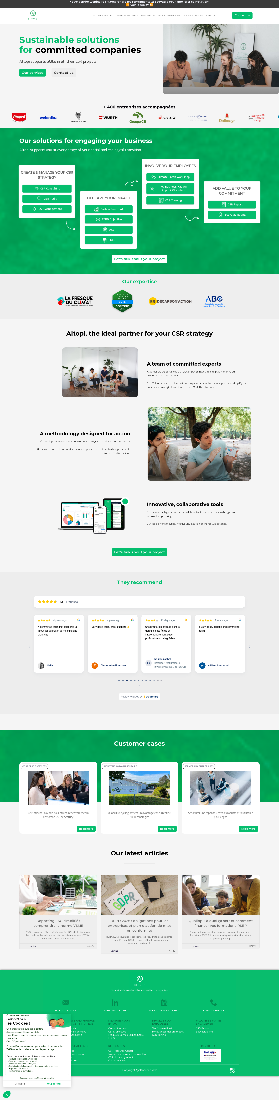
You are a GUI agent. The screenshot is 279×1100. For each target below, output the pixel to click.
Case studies (193, 15)
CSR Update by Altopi (120, 1057)
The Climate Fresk (162, 1028)
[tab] (119, 680)
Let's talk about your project (139, 259)
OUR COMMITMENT (170, 15)
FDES (111, 1038)
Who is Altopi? (127, 15)
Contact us (63, 73)
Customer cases (117, 1060)
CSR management (75, 1031)
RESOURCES (148, 15)
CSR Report (202, 1028)
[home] (32, 15)
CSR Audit (70, 1028)
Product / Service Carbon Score (126, 1034)
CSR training (159, 1034)
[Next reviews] (249, 646)
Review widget (130, 696)
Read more (86, 828)
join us (210, 15)
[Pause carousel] (139, 685)
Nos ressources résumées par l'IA (127, 1054)
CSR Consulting (73, 1034)
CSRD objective (117, 1031)
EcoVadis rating (204, 1031)
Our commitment (75, 1054)
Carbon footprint (117, 1028)
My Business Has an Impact (168, 1031)
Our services (32, 73)
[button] (103, 15)
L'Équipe (69, 1050)
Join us (68, 1057)
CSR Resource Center (120, 1050)
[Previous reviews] (29, 646)
